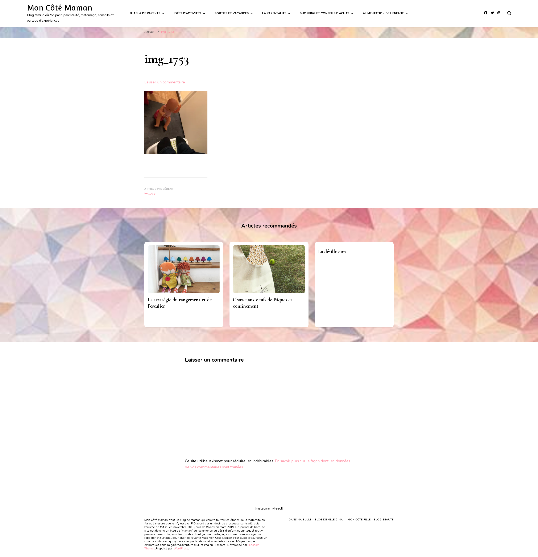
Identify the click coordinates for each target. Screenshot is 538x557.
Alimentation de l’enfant (383, 13)
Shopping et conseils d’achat (324, 13)
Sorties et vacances (232, 13)
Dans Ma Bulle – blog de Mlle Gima (316, 519)
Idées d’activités (187, 13)
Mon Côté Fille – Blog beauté (371, 519)
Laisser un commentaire (164, 82)
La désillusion (332, 252)
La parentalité (274, 13)
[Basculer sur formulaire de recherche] (509, 13)
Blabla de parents (145, 13)
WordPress (181, 548)
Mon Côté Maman (59, 7)
